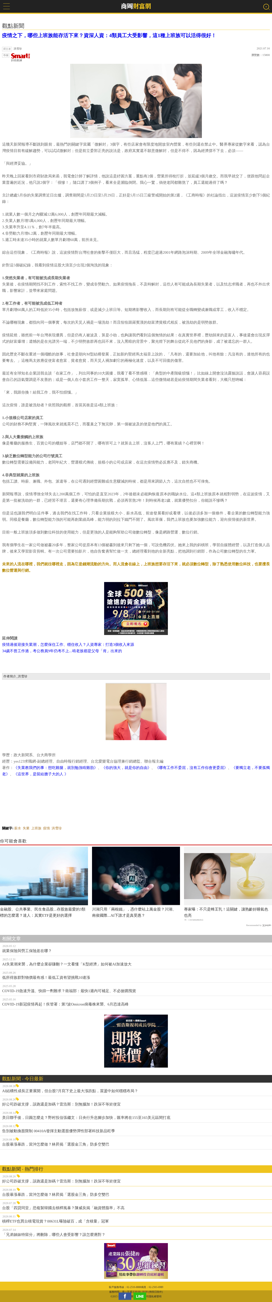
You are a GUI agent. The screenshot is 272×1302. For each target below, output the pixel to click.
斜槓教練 (16, 60)
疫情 (46, 828)
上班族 (36, 828)
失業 (26, 828)
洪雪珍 (57, 828)
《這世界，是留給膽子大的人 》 (41, 774)
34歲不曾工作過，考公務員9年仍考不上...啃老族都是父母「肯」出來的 (62, 651)
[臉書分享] (126, 1296)
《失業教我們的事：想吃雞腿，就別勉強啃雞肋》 (56, 768)
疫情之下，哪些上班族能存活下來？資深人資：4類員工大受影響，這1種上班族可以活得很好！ (109, 35)
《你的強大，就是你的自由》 (126, 768)
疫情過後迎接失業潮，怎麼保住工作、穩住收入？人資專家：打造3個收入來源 (68, 644)
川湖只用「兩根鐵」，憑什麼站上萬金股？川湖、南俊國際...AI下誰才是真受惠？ (134, 912)
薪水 (17, 828)
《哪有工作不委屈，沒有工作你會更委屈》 (191, 768)
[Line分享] (140, 1296)
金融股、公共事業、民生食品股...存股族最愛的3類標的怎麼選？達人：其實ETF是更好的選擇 (42, 912)
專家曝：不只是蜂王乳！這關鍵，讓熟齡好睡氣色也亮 (226, 912)
